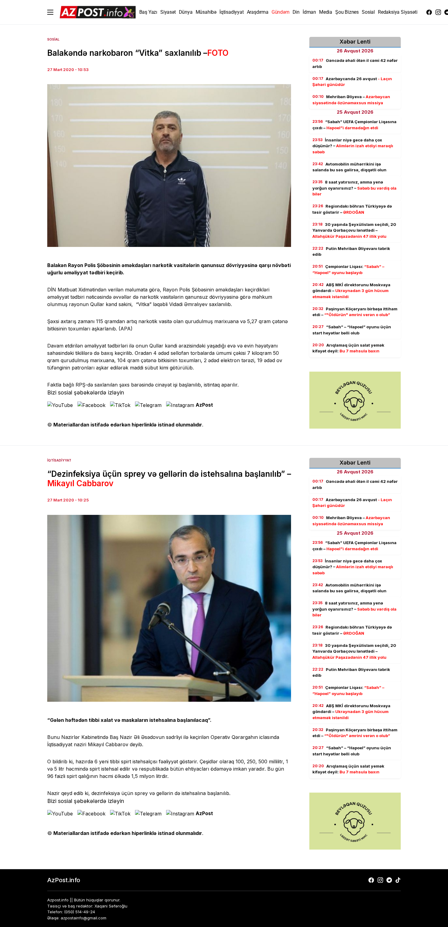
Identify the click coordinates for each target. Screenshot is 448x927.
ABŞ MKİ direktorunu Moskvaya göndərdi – (351, 290)
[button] (50, 12)
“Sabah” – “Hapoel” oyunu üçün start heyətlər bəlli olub (351, 329)
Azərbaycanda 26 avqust (352, 81)
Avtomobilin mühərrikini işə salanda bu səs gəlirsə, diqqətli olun (349, 167)
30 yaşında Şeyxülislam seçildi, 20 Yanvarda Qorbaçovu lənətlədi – (354, 230)
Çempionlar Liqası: (348, 269)
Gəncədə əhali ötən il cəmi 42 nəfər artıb (355, 63)
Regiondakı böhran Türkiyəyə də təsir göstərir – (352, 209)
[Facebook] (429, 12)
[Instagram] (438, 12)
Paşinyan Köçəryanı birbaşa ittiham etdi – (354, 311)
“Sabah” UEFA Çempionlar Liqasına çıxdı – (354, 124)
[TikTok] (398, 880)
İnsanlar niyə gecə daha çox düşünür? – (352, 145)
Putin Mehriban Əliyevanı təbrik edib (351, 251)
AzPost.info (63, 880)
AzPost (204, 405)
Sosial (53, 39)
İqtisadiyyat (59, 460)
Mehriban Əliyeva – (351, 99)
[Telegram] (389, 880)
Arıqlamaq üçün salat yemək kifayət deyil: (348, 348)
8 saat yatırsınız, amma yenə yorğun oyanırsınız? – (354, 188)
